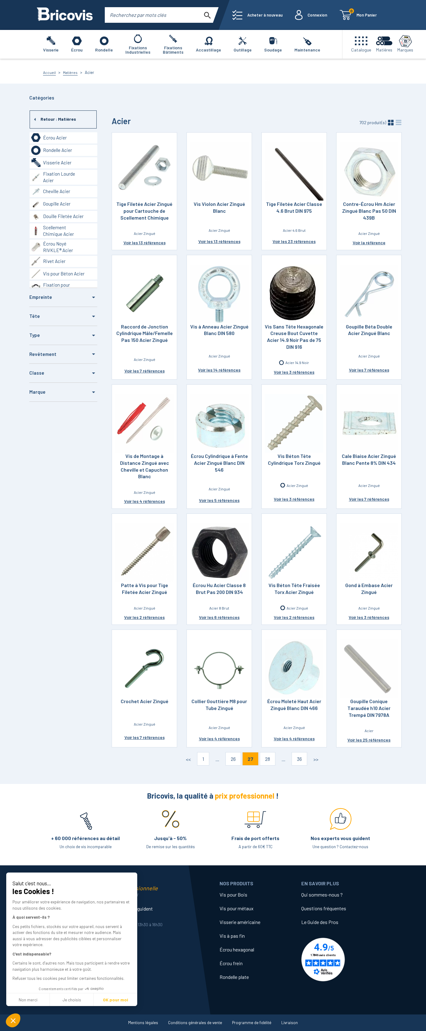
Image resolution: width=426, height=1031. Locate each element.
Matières (70, 72)
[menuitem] (257, 15)
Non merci (28, 999)
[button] (13, 1020)
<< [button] (188, 759)
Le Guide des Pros (319, 922)
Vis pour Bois (233, 894)
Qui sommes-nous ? (322, 894)
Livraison (289, 1022)
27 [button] (250, 759)
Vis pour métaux (237, 908)
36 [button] (299, 759)
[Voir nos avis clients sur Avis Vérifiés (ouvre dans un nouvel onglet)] (342, 959)
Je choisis (71, 999)
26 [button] (233, 759)
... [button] (217, 759)
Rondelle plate (234, 977)
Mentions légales (143, 1022)
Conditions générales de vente (195, 1022)
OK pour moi (115, 999)
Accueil (49, 72)
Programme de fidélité (251, 1022)
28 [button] (267, 759)
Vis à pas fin (232, 936)
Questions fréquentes (323, 908)
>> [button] (315, 759)
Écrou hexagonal (237, 949)
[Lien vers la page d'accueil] (65, 15)
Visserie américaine (240, 922)
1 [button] (203, 759)
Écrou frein (231, 963)
